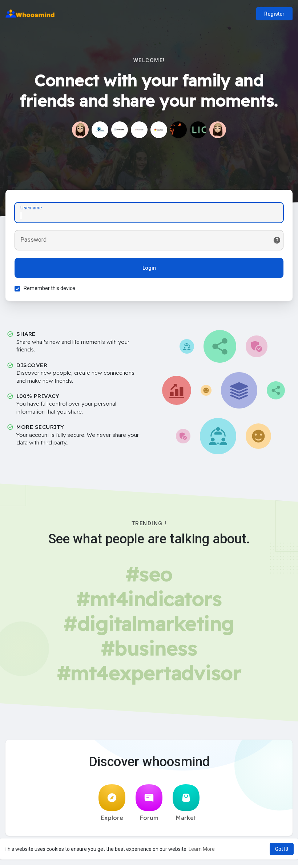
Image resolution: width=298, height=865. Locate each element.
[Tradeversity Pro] (139, 129)
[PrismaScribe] (119, 129)
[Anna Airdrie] (158, 129)
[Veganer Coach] (198, 129)
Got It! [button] (281, 849)
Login (149, 268)
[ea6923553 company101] (217, 129)
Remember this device (49, 288)
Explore (112, 817)
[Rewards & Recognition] (80, 129)
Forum (149, 817)
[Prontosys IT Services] (100, 129)
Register (274, 14)
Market (186, 817)
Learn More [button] (202, 849)
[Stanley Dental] (178, 129)
